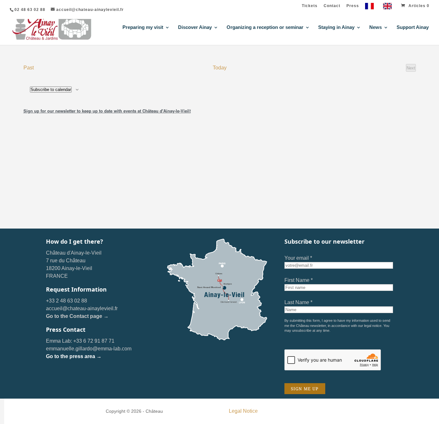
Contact (332, 6)
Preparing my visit (142, 27)
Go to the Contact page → (77, 316)
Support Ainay (413, 27)
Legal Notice (243, 411)
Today (220, 67)
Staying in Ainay (336, 27)
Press (352, 6)
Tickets (310, 6)
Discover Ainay (195, 27)
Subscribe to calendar (51, 89)
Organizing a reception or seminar (265, 27)
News (375, 27)
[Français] (371, 7)
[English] (389, 7)
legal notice (372, 326)
